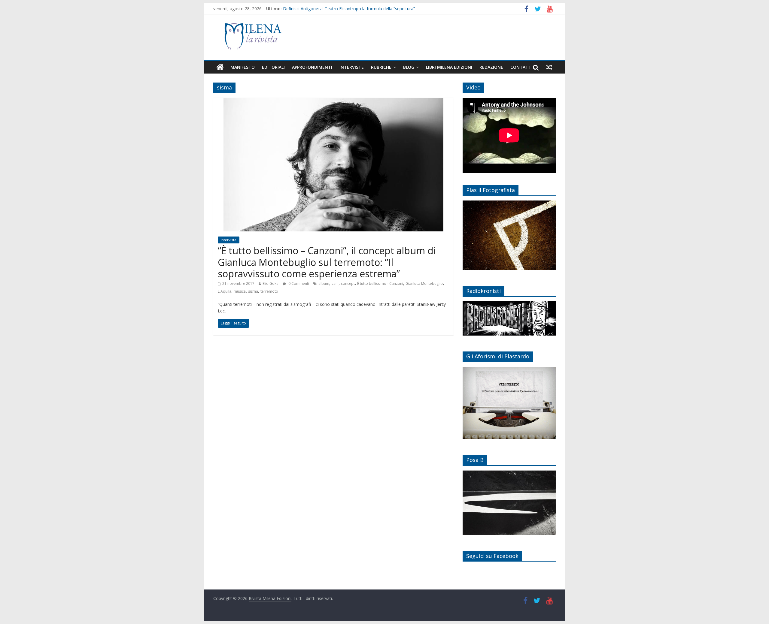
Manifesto (242, 67)
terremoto (269, 291)
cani (335, 283)
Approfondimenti (312, 67)
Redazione (491, 67)
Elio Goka (270, 283)
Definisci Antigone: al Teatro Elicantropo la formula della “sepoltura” (349, 8)
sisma (253, 291)
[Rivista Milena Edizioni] (220, 67)
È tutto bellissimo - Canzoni (380, 283)
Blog (408, 67)
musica (240, 291)
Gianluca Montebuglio (424, 283)
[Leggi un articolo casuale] (549, 67)
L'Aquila (224, 291)
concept (348, 283)
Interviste (351, 67)
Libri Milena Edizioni (449, 67)
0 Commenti (298, 283)
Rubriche (381, 67)
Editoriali (273, 67)
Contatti (521, 67)
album (323, 283)
